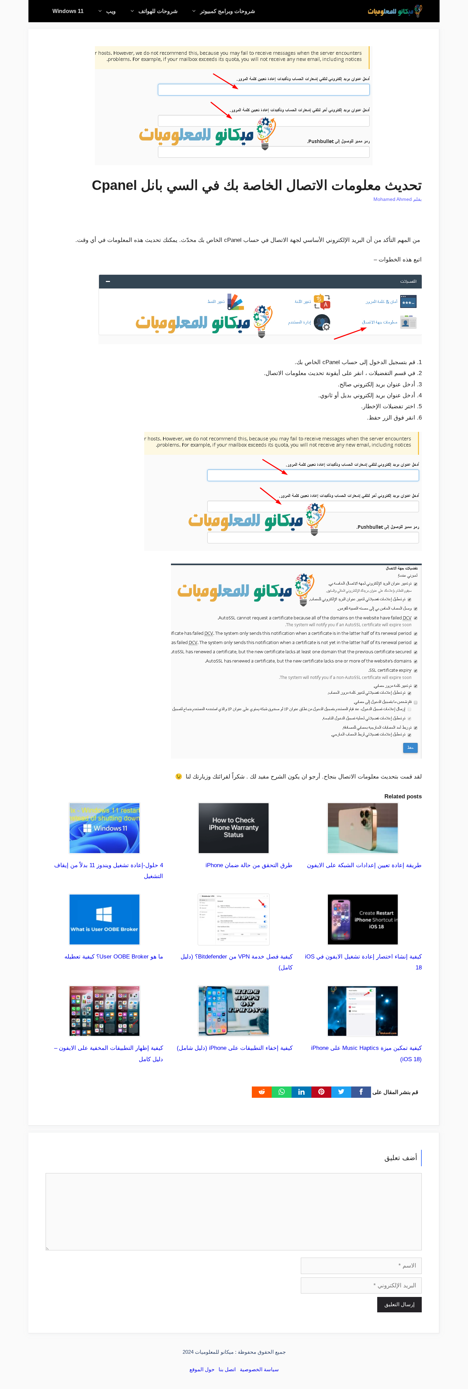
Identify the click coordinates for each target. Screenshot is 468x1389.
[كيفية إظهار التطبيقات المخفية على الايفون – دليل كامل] (104, 1031)
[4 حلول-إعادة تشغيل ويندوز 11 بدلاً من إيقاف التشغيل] (104, 848)
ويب (111, 11)
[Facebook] (361, 1092)
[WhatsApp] (282, 1092)
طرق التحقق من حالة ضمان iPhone (249, 865)
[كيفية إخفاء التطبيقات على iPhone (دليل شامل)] (234, 1031)
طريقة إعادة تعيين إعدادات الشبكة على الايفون (364, 865)
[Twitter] (341, 1092)
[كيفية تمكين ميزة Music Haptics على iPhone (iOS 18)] (363, 1031)
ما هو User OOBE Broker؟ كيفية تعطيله (113, 956)
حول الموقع (201, 1369)
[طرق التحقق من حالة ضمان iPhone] (234, 848)
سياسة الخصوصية (259, 1369)
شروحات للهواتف (157, 11)
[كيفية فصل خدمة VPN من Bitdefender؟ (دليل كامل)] (234, 940)
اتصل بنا (227, 1369)
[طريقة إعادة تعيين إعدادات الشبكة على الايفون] (363, 848)
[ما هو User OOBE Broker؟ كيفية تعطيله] (104, 940)
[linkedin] (301, 1092)
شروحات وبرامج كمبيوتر (227, 11)
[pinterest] (321, 1092)
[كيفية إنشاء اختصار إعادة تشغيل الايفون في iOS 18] (363, 940)
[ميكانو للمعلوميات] (395, 11)
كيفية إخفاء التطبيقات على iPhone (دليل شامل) (235, 1048)
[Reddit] (262, 1092)
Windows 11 (68, 11)
